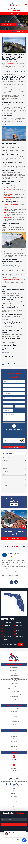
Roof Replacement (14, 683)
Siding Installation (14, 696)
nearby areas (11, 63)
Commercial (14, 796)
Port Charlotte (5, 485)
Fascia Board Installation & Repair (14, 694)
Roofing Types (14, 798)
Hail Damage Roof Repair (14, 691)
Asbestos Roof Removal (14, 688)
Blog (14, 806)
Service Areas (14, 804)
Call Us (19, 24)
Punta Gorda (5, 488)
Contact (14, 809)
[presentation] (11, 582)
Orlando (4, 482)
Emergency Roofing (14, 675)
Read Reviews (14, 504)
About (14, 791)
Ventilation (14, 699)
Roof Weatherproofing (14, 678)
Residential (14, 793)
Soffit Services (14, 801)
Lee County (5, 471)
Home (14, 788)
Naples (4, 474)
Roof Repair (14, 686)
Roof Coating (14, 702)
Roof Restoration (14, 681)
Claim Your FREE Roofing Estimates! (14, 14)
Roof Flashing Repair (14, 673)
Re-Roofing (14, 724)
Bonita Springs (5, 457)
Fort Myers (5, 468)
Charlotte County (6, 463)
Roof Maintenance (14, 667)
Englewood (5, 465)
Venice (3, 491)
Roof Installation (14, 670)
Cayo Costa (5, 460)
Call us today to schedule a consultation (11, 279)
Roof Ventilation (14, 713)
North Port (4, 477)
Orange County (6, 479)
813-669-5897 (15, 10)
